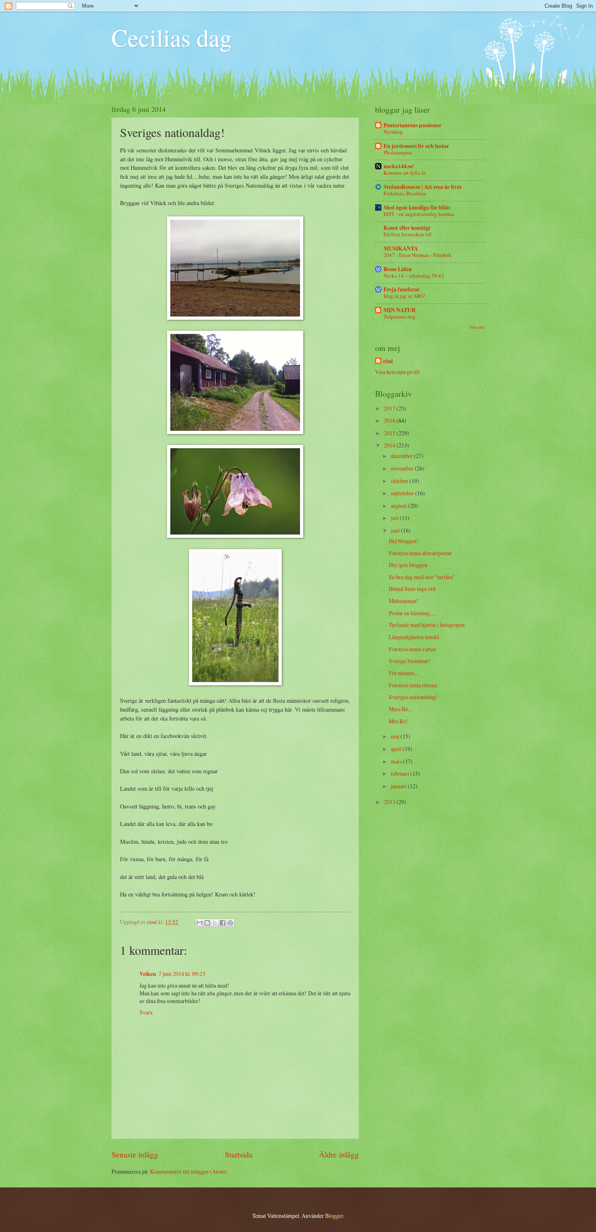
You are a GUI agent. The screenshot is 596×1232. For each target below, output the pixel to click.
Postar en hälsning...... (413, 613)
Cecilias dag (171, 37)
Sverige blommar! (409, 661)
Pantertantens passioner (413, 125)
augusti (399, 505)
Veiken (147, 974)
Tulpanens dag (400, 316)
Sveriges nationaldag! (413, 697)
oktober (400, 481)
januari (399, 786)
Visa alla (477, 327)
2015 (390, 433)
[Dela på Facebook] (223, 923)
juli (395, 518)
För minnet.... (404, 673)
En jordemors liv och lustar (416, 146)
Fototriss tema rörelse (413, 685)
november (403, 468)
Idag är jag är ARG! (404, 295)
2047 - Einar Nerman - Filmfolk (418, 255)
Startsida (239, 1154)
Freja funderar (402, 289)
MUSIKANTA (401, 248)
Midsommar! (403, 601)
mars (397, 761)
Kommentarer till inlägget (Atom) (188, 1171)
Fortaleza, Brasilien (405, 193)
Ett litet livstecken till (408, 234)
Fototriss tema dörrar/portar (420, 553)
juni (396, 530)
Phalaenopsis (398, 152)
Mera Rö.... (401, 709)
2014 (390, 445)
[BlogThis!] (207, 923)
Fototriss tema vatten (412, 649)
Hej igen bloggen (408, 565)
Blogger (334, 1215)
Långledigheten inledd (414, 637)
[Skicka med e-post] (199, 923)
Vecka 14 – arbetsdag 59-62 (414, 275)
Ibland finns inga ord (412, 588)
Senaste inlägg (134, 1154)
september (403, 493)
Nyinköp (393, 131)
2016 (390, 420)
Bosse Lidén (398, 269)
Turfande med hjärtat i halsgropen (427, 625)
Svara (145, 1012)
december (402, 456)
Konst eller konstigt (407, 228)
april (397, 749)
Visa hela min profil (397, 372)
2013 (390, 802)
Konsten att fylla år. (405, 172)
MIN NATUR (400, 310)
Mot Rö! (398, 721)
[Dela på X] (215, 923)
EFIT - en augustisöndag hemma (419, 214)
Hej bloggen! (403, 541)
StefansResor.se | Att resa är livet (422, 187)
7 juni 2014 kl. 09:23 (182, 973)
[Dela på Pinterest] (230, 923)
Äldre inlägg (339, 1154)
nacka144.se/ (399, 166)
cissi (388, 361)
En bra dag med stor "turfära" (422, 577)
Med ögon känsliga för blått (417, 207)
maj (396, 736)
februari (400, 773)
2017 (390, 408)
